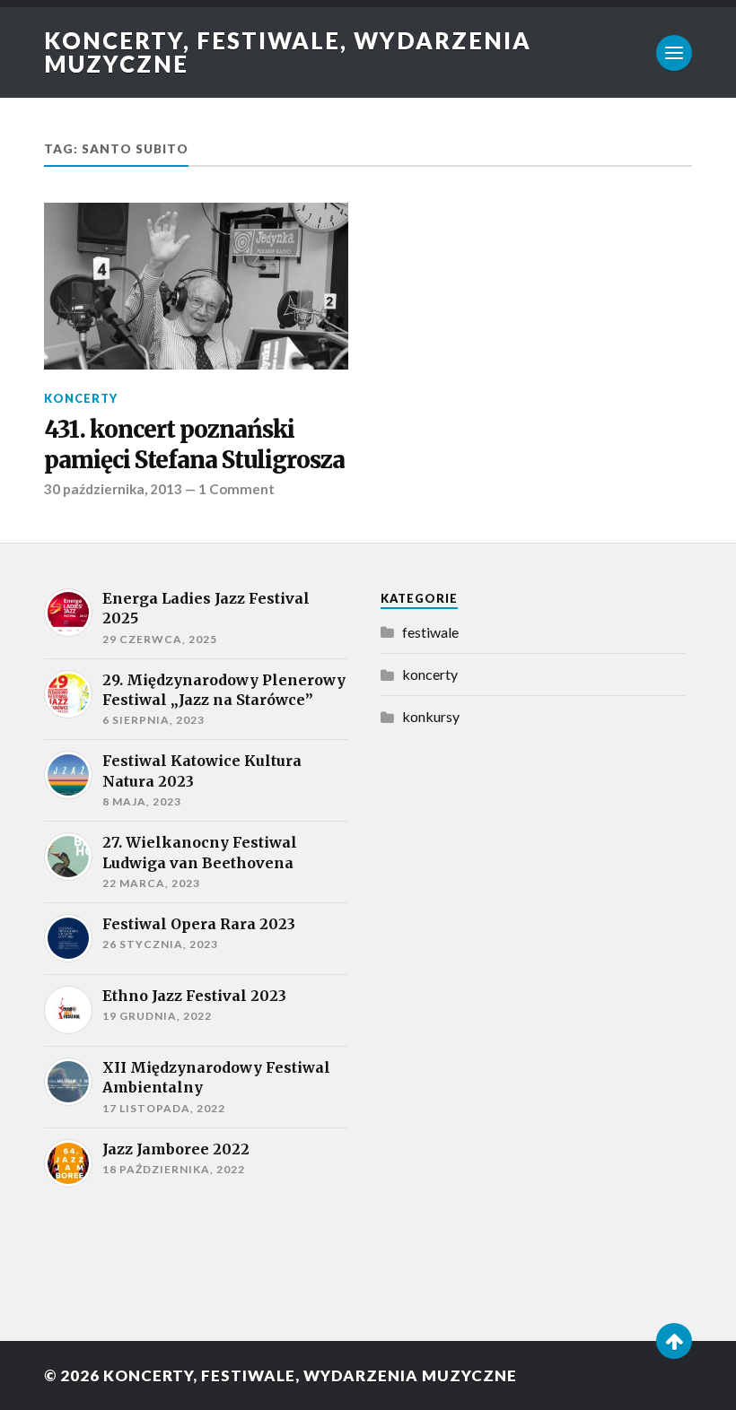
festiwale (430, 631)
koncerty (81, 398)
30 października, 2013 (113, 489)
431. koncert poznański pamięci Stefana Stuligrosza (194, 444)
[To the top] (674, 1341)
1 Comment (236, 489)
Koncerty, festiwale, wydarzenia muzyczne (287, 52)
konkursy (431, 716)
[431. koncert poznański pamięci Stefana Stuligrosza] (196, 286)
